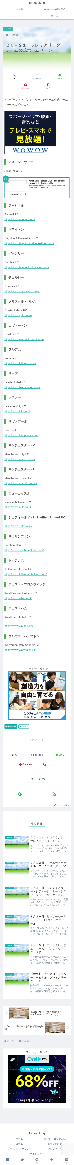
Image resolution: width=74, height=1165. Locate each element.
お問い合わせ (55, 1143)
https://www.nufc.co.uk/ (18, 507)
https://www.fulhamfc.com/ (20, 363)
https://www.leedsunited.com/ (22, 387)
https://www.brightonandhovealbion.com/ (29, 243)
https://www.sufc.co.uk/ (18, 526)
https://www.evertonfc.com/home (24, 339)
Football (12, 726)
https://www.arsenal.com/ (19, 219)
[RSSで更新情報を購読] (54, 794)
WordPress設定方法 (55, 1138)
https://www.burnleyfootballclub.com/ (26, 267)
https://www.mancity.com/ (19, 459)
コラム (25, 726)
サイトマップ (37, 1153)
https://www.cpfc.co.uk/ (18, 315)
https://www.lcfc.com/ (17, 411)
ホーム (19, 1138)
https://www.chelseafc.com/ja (22, 291)
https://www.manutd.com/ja (20, 483)
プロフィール (55, 1148)
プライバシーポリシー (19, 1148)
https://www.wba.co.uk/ (18, 598)
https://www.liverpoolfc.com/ (21, 435)
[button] (48, 86)
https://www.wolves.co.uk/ (20, 649)
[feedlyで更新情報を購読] (20, 794)
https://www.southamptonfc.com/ (24, 550)
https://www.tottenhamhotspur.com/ (25, 574)
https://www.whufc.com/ (18, 626)
